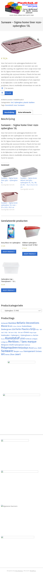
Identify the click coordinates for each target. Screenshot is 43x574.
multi (11, 345)
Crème (15, 326)
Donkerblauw (27, 326)
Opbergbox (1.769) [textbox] (21, 311)
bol (12, 102)
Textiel (21, 351)
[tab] (9, 112)
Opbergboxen (19, 345)
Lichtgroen (4, 342)
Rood (31, 348)
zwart (18, 354)
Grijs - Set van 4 (9, 332)
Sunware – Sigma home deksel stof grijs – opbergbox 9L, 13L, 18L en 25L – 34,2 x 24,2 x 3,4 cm (28, 182)
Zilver (12, 354)
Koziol (3, 339)
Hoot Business (19, 571)
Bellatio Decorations (28, 323)
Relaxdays (23, 347)
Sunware (21, 105)
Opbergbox (18, 102)
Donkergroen (6, 329)
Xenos (7, 355)
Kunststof (9, 105)
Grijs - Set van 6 (18, 332)
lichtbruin (28, 339)
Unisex (39, 351)
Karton (35, 335)
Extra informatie (24, 112)
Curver (19, 326)
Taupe (16, 351)
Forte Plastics (22, 329)
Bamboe (12, 323)
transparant (29, 351)
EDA (13, 329)
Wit (3, 354)
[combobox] (21, 310)
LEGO (22, 338)
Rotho (35, 348)
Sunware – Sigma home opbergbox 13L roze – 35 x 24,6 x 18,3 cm (9, 205)
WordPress (33, 571)
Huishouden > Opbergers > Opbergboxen (16, 335)
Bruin (10, 326)
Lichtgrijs (34, 339)
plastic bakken (29, 102)
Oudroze (27, 345)
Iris (32, 335)
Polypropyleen (9, 347)
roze (15, 105)
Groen (26, 332)
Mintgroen (5, 345)
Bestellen (7, 93)
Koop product (9, 252)
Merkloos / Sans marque (22, 341)
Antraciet (4, 323)
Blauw (4, 326)
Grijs (33, 329)
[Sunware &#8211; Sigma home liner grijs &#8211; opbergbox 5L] (9, 172)
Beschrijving (9, 112)
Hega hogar (33, 332)
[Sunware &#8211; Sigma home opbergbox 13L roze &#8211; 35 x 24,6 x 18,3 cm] (9, 197)
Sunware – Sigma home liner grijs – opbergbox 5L (9, 180)
